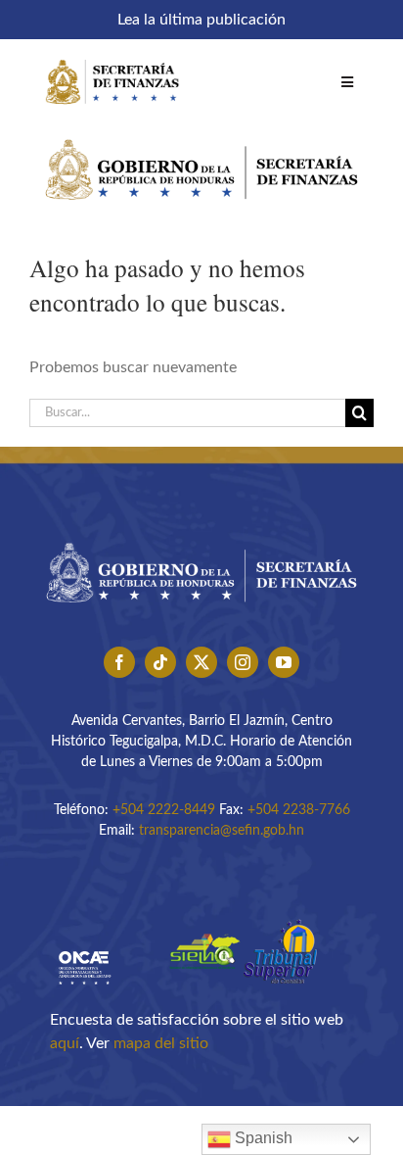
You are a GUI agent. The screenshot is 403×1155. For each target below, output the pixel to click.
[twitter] (201, 662)
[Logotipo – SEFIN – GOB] (201, 132)
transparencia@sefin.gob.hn (221, 831)
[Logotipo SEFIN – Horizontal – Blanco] (112, 57)
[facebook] (119, 662)
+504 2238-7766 (298, 810)
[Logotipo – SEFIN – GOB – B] (201, 536)
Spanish (261, 1138)
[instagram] (242, 662)
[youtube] (283, 662)
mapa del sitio (160, 1043)
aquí (64, 1043)
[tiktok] (160, 662)
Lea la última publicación (201, 19)
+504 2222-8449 (163, 810)
